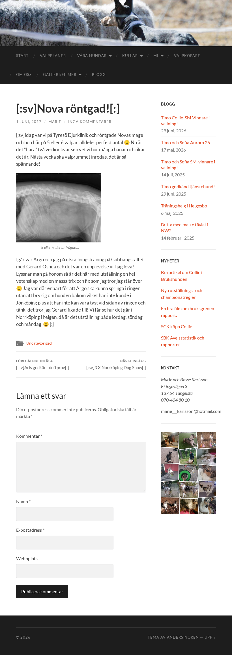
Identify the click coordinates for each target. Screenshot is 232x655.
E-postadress (30, 530)
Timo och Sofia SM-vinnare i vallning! (188, 164)
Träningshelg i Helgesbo (184, 205)
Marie (54, 121)
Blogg (99, 74)
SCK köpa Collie (176, 326)
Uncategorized (39, 343)
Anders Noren (183, 637)
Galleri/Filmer (59, 74)
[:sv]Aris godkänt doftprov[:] (42, 364)
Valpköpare (187, 55)
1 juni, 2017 (29, 121)
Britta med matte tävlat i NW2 (184, 227)
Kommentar (29, 436)
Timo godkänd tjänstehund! (188, 186)
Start (22, 55)
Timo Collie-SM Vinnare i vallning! (185, 120)
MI (155, 55)
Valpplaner (53, 55)
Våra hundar (92, 55)
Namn (23, 501)
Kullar (130, 55)
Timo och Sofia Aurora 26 (185, 142)
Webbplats (27, 558)
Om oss (24, 74)
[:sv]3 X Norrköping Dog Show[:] (116, 364)
